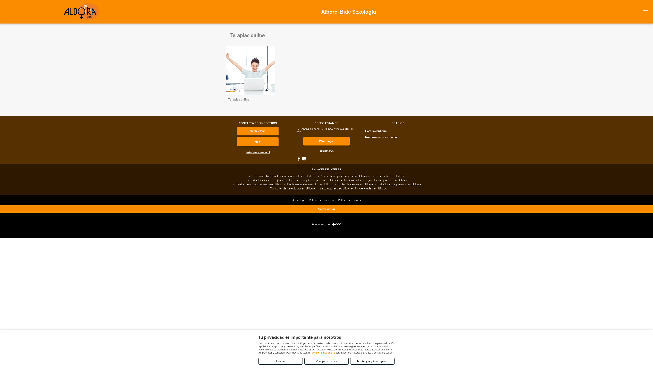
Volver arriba (326, 209)
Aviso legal (299, 200)
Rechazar (280, 361)
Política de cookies (349, 200)
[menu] (645, 11)
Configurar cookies (326, 361)
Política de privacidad (322, 200)
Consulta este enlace (323, 352)
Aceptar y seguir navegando (372, 361)
